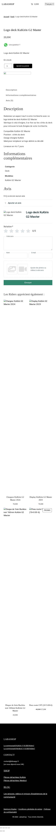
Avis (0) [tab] (9, 100)
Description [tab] (11, 90)
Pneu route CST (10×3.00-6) (40, 705)
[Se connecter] (42, 4)
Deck (12, 17)
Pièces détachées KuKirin (15, 777)
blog (7, 787)
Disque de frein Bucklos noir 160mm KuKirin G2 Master (15, 708)
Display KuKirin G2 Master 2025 (41, 498)
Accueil (6, 17)
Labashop (8, 4)
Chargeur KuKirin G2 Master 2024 (15, 498)
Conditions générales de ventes (30, 809)
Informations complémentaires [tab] (21, 95)
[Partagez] (6, 827)
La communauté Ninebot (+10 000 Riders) (19, 749)
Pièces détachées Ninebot (15, 780)
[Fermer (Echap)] (9, 827)
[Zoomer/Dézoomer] (1, 827)
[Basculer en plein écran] (4, 827)
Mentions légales (10, 809)
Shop (7, 770)
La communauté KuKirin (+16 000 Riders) (19, 746)
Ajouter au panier (22, 66)
